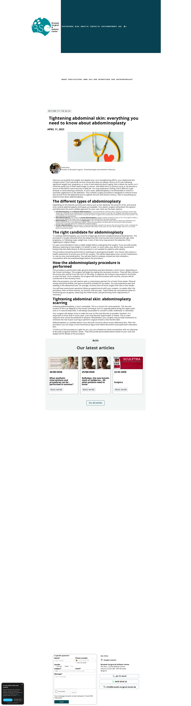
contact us (95, 26)
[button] (124, 26)
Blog (77, 26)
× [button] (22, 684)
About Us (84, 26)
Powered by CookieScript (12, 702)
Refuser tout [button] (17, 700)
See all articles (95, 403)
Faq (119, 26)
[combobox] (77, 660)
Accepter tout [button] (8, 700)
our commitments (109, 26)
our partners (67, 26)
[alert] (12, 694)
